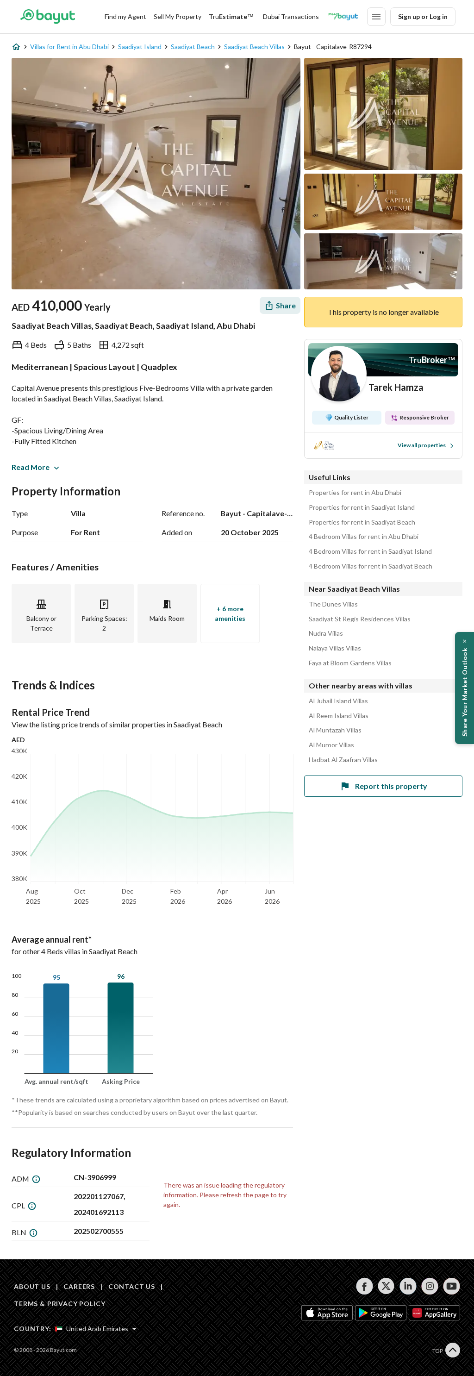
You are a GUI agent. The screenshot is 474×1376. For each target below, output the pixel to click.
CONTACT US (131, 1286)
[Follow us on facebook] (364, 1286)
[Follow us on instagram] (429, 1286)
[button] (464, 688)
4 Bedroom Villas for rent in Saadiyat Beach (370, 566)
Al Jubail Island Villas (338, 701)
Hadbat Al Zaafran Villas (343, 759)
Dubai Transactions (291, 16)
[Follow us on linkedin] (408, 1286)
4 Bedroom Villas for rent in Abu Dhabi (363, 536)
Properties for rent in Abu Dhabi (355, 492)
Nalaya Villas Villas (335, 648)
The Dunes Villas (333, 604)
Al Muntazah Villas (335, 730)
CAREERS (79, 1286)
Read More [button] (31, 467)
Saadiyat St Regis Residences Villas (360, 619)
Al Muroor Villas (331, 745)
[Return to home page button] (47, 16)
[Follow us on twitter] (386, 1286)
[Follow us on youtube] (451, 1286)
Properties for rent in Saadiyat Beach (362, 522)
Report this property (391, 786)
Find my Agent (125, 16)
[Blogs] (343, 16)
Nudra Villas (326, 633)
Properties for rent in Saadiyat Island (362, 507)
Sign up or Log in (423, 16)
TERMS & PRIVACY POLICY (59, 1303)
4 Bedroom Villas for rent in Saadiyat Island (370, 551)
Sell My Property (177, 16)
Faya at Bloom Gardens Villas (350, 663)
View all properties (422, 445)
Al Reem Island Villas (338, 715)
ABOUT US (32, 1286)
